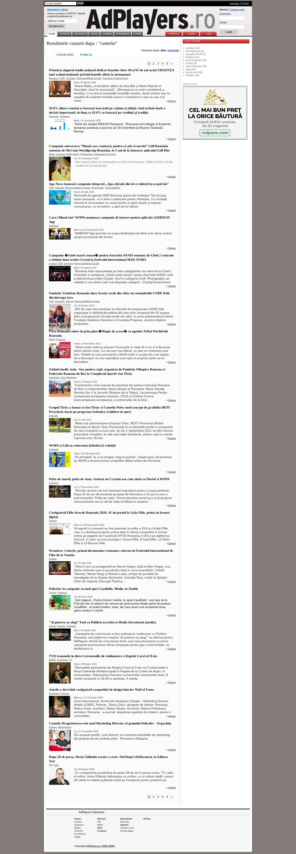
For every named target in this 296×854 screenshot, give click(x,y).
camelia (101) (192, 48)
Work (100, 824)
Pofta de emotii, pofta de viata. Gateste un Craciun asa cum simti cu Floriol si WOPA (109, 479)
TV (70, 660)
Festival (53, 263)
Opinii (77, 837)
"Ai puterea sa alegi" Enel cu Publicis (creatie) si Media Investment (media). (103, 622)
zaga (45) (190, 69)
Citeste (172, 101)
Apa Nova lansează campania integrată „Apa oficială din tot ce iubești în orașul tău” (109, 184)
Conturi (52, 592)
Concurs (65, 693)
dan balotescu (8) (194, 51)
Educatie (53, 415)
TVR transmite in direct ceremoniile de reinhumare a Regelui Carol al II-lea (103, 656)
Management (64, 727)
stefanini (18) (192, 75)
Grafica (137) (192, 57)
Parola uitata (126, 831)
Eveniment (54, 377)
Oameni (53, 727)
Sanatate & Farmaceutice (115, 78)
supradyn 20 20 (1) (195, 54)
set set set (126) (194, 72)
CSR (62, 78)
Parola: (223, 22)
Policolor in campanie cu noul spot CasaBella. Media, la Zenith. (93, 588)
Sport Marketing (69, 377)
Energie (61, 626)
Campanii (60, 154)
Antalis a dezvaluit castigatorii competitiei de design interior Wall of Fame (101, 689)
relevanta (173, 50)
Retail (52, 154)
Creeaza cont (237, 9)
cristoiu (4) (191, 63)
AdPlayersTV (72, 154)
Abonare (124, 821)
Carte (56, 765)
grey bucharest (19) (196, 60)
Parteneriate (86, 154)
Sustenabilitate (112, 188)
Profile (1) (86, 54)
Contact (101, 831)
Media (77, 828)
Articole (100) (65, 54)
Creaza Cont (127, 828)
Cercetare (70, 78)
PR (50, 765)
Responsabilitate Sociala (89, 78)
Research (54, 78)
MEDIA (52, 660)
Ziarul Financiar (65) (196, 66)
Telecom (69, 301)
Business (79, 824)
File (99, 821)
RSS (99, 828)
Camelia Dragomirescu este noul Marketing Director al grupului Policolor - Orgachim (110, 723)
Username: (225, 14)
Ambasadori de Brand (105, 154)
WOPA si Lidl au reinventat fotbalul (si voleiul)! (82, 445)
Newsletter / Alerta (57, 9)
